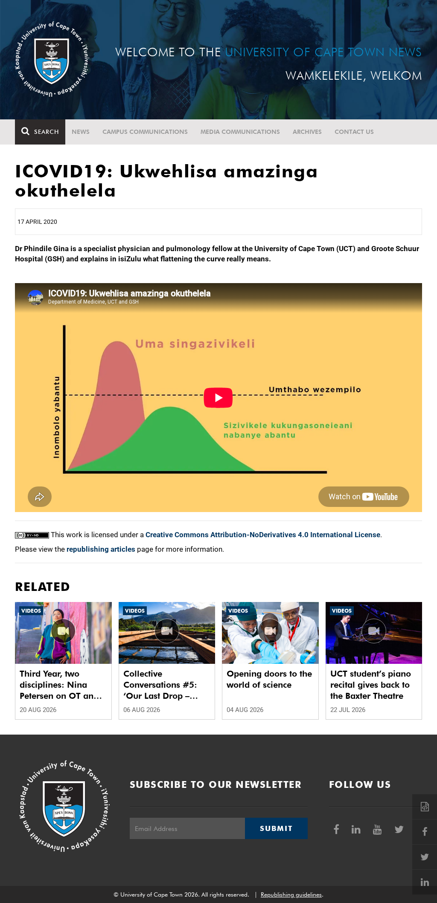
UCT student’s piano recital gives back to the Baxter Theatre (370, 685)
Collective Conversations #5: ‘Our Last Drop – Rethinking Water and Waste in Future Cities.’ (166, 685)
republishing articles (101, 549)
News (81, 131)
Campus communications (145, 131)
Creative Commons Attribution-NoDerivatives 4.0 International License (263, 534)
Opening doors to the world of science (269, 679)
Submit (276, 828)
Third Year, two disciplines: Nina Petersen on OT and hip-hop (59, 685)
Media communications (240, 131)
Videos (31, 611)
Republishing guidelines (291, 894)
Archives (307, 131)
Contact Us (354, 131)
